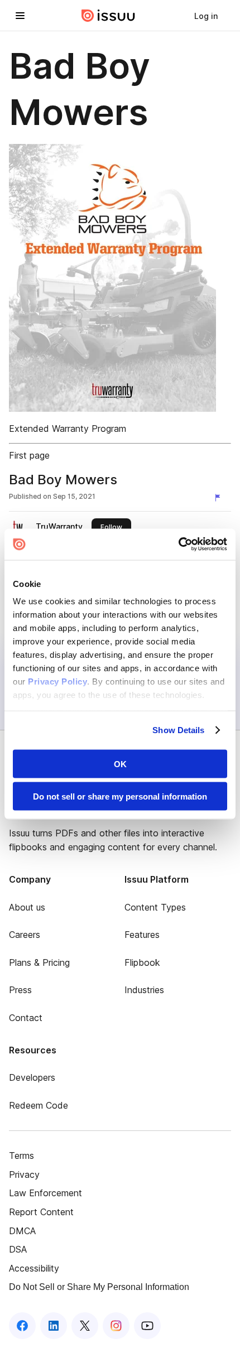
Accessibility (34, 1268)
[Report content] (220, 497)
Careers (24, 934)
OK (120, 763)
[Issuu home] (108, 15)
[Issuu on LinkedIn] (53, 1325)
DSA (18, 1249)
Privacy (24, 1174)
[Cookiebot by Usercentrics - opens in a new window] (178, 544)
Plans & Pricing (39, 962)
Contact (25, 1017)
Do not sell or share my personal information (120, 796)
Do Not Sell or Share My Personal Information (99, 1287)
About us (27, 907)
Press (20, 989)
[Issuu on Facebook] (22, 1325)
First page (29, 455)
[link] (206, 15)
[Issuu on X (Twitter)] (84, 1325)
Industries (144, 989)
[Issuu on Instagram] (116, 1325)
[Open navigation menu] (20, 15)
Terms (21, 1155)
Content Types (155, 907)
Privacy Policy (57, 681)
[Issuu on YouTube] (147, 1325)
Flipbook (142, 962)
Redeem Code (38, 1105)
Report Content (41, 1211)
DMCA (22, 1230)
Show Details (178, 730)
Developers (32, 1077)
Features (142, 934)
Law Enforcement (45, 1192)
